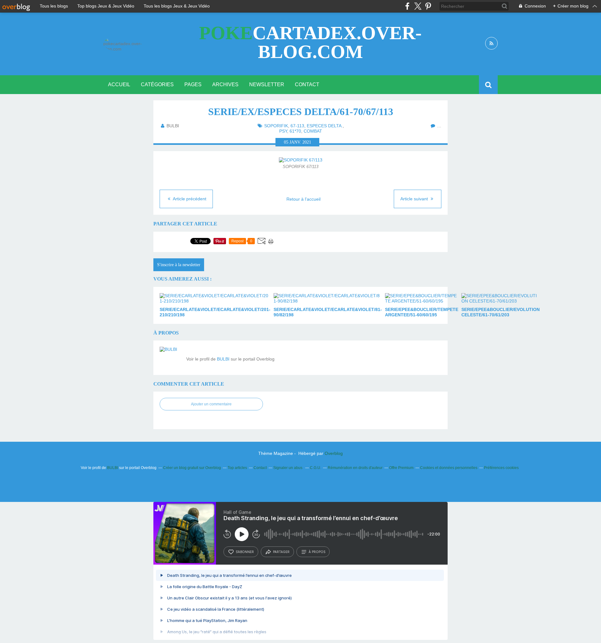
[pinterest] (428, 6)
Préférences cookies (501, 468)
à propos (317, 552)
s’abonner (245, 552)
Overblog (334, 453)
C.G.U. (315, 468)
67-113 (297, 125)
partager (281, 552)
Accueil (119, 84)
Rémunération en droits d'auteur (355, 468)
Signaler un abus (288, 468)
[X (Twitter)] (418, 6)
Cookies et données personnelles (448, 468)
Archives (225, 84)
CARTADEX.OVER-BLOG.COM (310, 42)
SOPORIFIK (276, 125)
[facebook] (407, 6)
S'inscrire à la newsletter (178, 264)
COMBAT (313, 131)
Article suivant (414, 198)
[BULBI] (171, 358)
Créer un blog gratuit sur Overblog (192, 468)
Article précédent (189, 198)
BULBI (223, 358)
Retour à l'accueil (303, 199)
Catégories (157, 84)
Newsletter (266, 84)
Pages (193, 84)
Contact (307, 84)
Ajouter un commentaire (211, 404)
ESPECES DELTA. (325, 125)
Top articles (237, 468)
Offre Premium (401, 468)
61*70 (295, 131)
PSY (283, 131)
